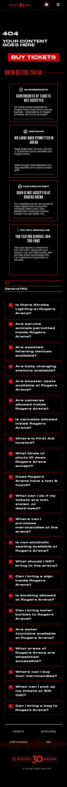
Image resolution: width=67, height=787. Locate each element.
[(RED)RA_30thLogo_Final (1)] (20, 4)
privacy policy (48, 731)
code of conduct (18, 742)
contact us (18, 731)
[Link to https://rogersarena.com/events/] (46, 4)
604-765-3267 (22, 250)
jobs (48, 742)
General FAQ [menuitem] (16, 289)
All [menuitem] (7, 283)
